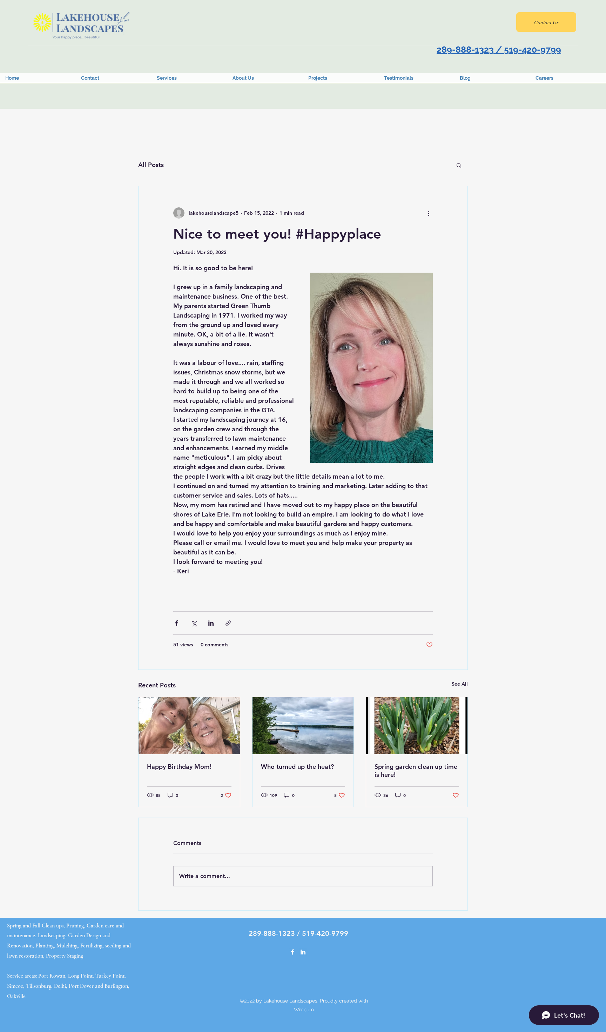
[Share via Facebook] (176, 623)
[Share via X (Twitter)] (193, 623)
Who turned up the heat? (297, 767)
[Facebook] (292, 952)
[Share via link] (228, 623)
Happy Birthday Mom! (179, 767)
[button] (459, 165)
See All (460, 684)
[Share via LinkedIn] (211, 623)
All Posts (151, 165)
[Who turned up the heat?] (303, 725)
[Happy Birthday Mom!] (189, 725)
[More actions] (428, 213)
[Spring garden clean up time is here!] (416, 725)
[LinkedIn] (303, 952)
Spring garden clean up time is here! (416, 771)
